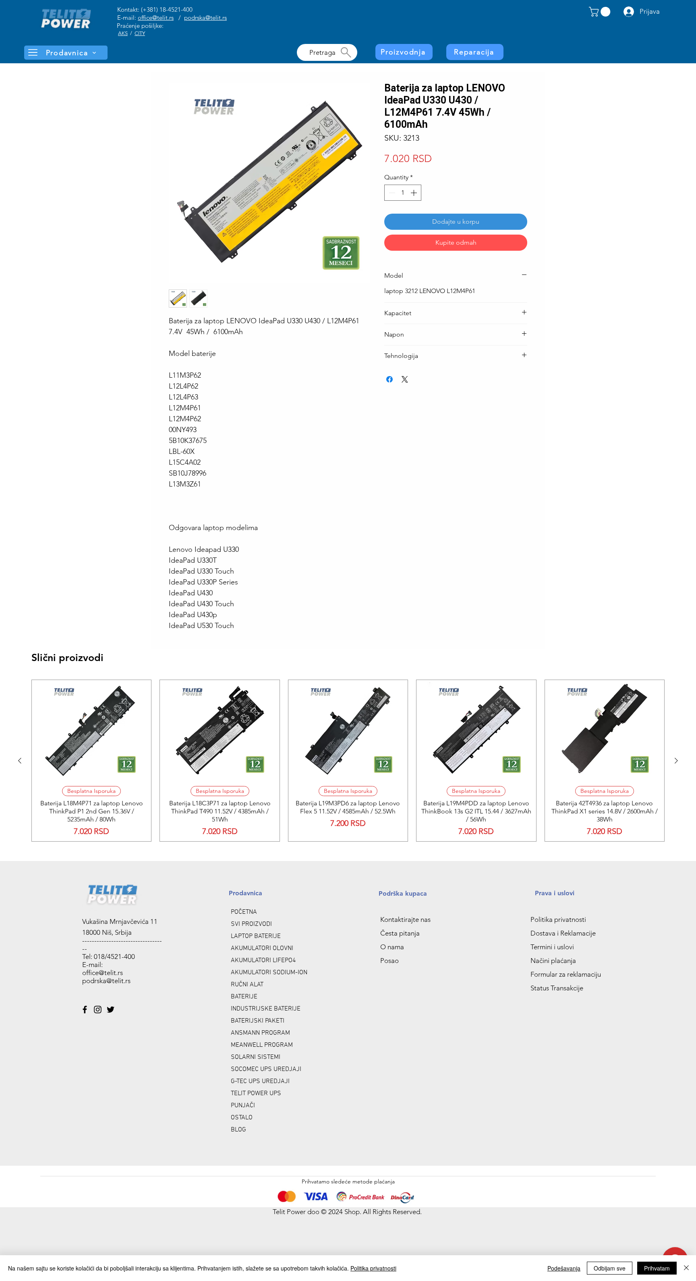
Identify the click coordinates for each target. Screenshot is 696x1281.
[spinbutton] (403, 192)
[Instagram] (98, 1009)
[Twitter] (111, 1009)
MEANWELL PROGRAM (262, 1045)
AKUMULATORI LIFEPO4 (263, 961)
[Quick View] (91, 729)
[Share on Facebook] (389, 379)
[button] (601, 12)
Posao (389, 961)
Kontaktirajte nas (405, 919)
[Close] (686, 1268)
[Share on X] (405, 379)
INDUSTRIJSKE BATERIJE (265, 1009)
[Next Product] (676, 760)
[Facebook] (85, 1009)
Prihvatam (657, 1268)
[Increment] (414, 192)
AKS (123, 33)
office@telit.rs (156, 17)
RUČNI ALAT (247, 985)
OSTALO (242, 1118)
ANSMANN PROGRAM (260, 1033)
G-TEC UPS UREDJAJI (260, 1081)
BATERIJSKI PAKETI (257, 1021)
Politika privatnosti (558, 919)
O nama (392, 947)
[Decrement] (391, 192)
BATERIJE (244, 997)
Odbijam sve (610, 1268)
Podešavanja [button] (563, 1268)
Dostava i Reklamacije (563, 933)
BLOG (238, 1130)
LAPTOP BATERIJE (256, 936)
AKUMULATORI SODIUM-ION (269, 973)
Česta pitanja (400, 933)
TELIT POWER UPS (256, 1094)
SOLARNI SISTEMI (255, 1057)
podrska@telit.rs (205, 17)
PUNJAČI (243, 1106)
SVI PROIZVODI (251, 924)
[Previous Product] (20, 760)
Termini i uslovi (552, 947)
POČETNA (244, 912)
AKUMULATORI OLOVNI (262, 948)
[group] (348, 760)
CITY (140, 33)
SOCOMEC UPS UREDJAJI (266, 1069)
